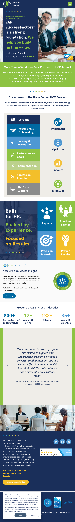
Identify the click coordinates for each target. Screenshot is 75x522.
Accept (20, 515)
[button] (8, 366)
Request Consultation (16, 482)
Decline (33, 515)
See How (9, 296)
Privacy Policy (43, 514)
